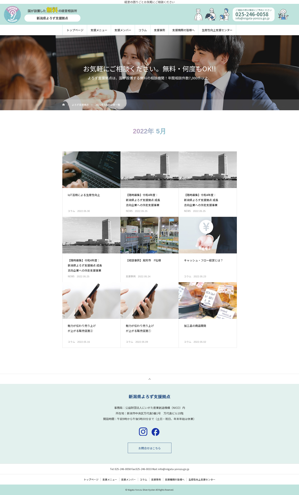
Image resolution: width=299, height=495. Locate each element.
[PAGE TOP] (149, 379)
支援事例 (159, 30)
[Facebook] (155, 431)
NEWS (129, 211)
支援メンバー (123, 30)
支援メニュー (99, 30)
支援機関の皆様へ (183, 30)
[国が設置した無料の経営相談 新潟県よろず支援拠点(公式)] (149, 396)
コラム (142, 30)
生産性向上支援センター (217, 30)
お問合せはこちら (149, 448)
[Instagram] (143, 431)
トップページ (75, 30)
